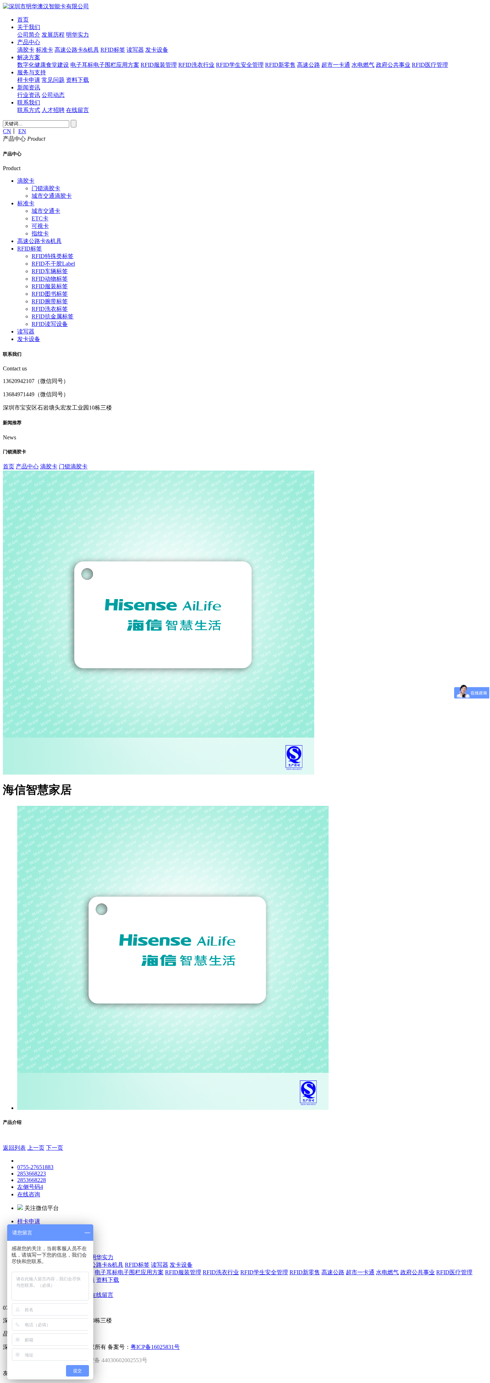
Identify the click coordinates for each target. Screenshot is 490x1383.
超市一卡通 (335, 65)
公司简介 (28, 35)
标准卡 (44, 50)
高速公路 (308, 65)
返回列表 (14, 1148)
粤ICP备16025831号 (155, 1347)
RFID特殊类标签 (53, 256)
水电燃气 (363, 65)
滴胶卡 (25, 50)
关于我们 (28, 27)
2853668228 (31, 1180)
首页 (23, 20)
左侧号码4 (30, 1187)
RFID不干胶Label (53, 264)
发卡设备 (156, 50)
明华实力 (77, 35)
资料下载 (77, 80)
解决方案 (28, 57)
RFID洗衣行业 (196, 65)
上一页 (35, 1148)
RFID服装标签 (50, 286)
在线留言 (77, 110)
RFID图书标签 (50, 294)
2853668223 (31, 1174)
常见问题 (53, 80)
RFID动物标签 (50, 279)
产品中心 (28, 42)
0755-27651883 (35, 1167)
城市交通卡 (46, 211)
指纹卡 (40, 233)
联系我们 (28, 102)
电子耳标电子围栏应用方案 (104, 65)
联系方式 (28, 110)
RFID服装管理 (159, 65)
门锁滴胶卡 (46, 188)
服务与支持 (31, 72)
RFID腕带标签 (50, 301)
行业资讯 (28, 95)
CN (7, 131)
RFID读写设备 (50, 324)
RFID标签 (112, 50)
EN (22, 131)
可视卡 (40, 226)
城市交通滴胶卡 (52, 196)
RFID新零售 (280, 65)
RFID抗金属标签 (53, 316)
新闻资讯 (28, 87)
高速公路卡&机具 (77, 50)
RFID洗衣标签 (50, 309)
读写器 (135, 50)
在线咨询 (28, 1194)
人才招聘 (53, 110)
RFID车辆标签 (50, 271)
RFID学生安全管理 (240, 65)
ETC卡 (40, 218)
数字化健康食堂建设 (43, 65)
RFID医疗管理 (430, 65)
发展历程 (53, 35)
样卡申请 (28, 80)
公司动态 (53, 95)
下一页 (54, 1148)
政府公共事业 (393, 65)
